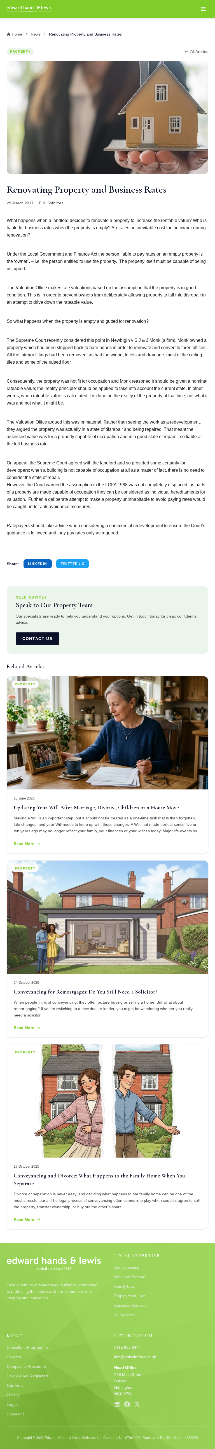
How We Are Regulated (27, 1376)
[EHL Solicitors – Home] (29, 9)
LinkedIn (37, 564)
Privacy (13, 1395)
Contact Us (37, 638)
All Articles (199, 51)
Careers (14, 1357)
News (36, 34)
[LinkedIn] (117, 1404)
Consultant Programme (27, 1347)
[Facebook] (127, 1404)
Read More (24, 844)
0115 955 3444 (127, 1347)
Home (17, 34)
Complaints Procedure (26, 1366)
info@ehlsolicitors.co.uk (135, 1357)
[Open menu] (203, 9)
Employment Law (129, 1296)
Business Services (130, 1305)
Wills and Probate (129, 1277)
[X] (137, 1404)
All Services (124, 1315)
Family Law (124, 1286)
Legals (12, 1404)
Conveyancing (126, 1267)
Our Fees (15, 1385)
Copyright (15, 1414)
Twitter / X (73, 564)
